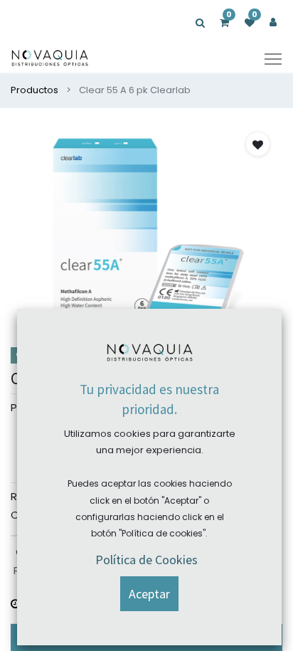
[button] (257, 144)
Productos (34, 90)
